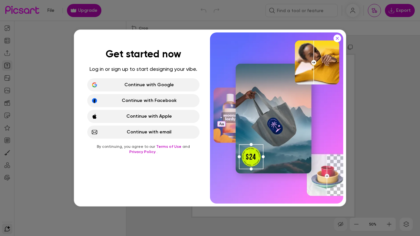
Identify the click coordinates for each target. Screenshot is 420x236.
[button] (210, 118)
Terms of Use (169, 146)
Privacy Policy (143, 151)
